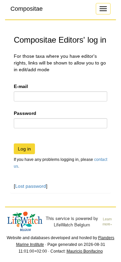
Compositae (26, 8)
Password (25, 113)
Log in (24, 148)
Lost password (30, 186)
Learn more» (107, 221)
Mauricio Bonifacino (85, 251)
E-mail (21, 86)
